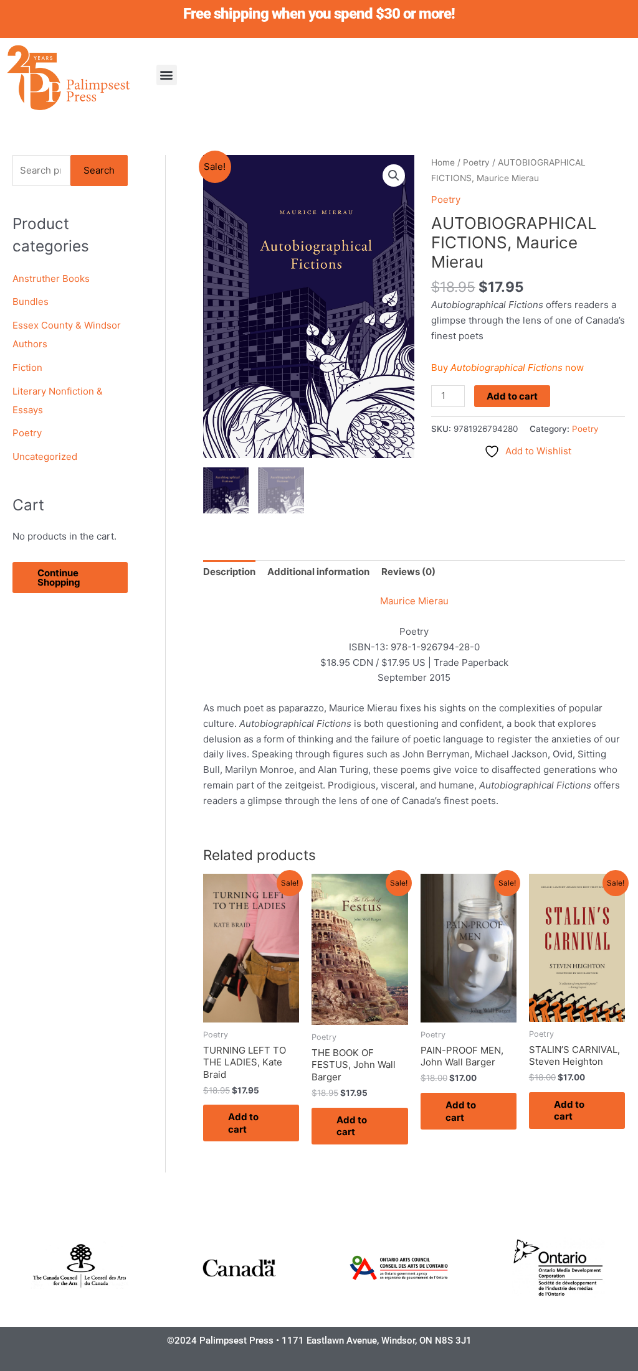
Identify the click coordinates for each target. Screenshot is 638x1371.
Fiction (27, 367)
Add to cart (512, 396)
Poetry (27, 433)
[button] (166, 75)
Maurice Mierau (414, 601)
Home (443, 162)
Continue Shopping (58, 577)
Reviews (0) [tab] (408, 572)
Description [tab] (229, 572)
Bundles (30, 301)
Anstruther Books (51, 278)
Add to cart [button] (243, 1123)
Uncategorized (44, 456)
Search (99, 170)
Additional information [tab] (318, 572)
